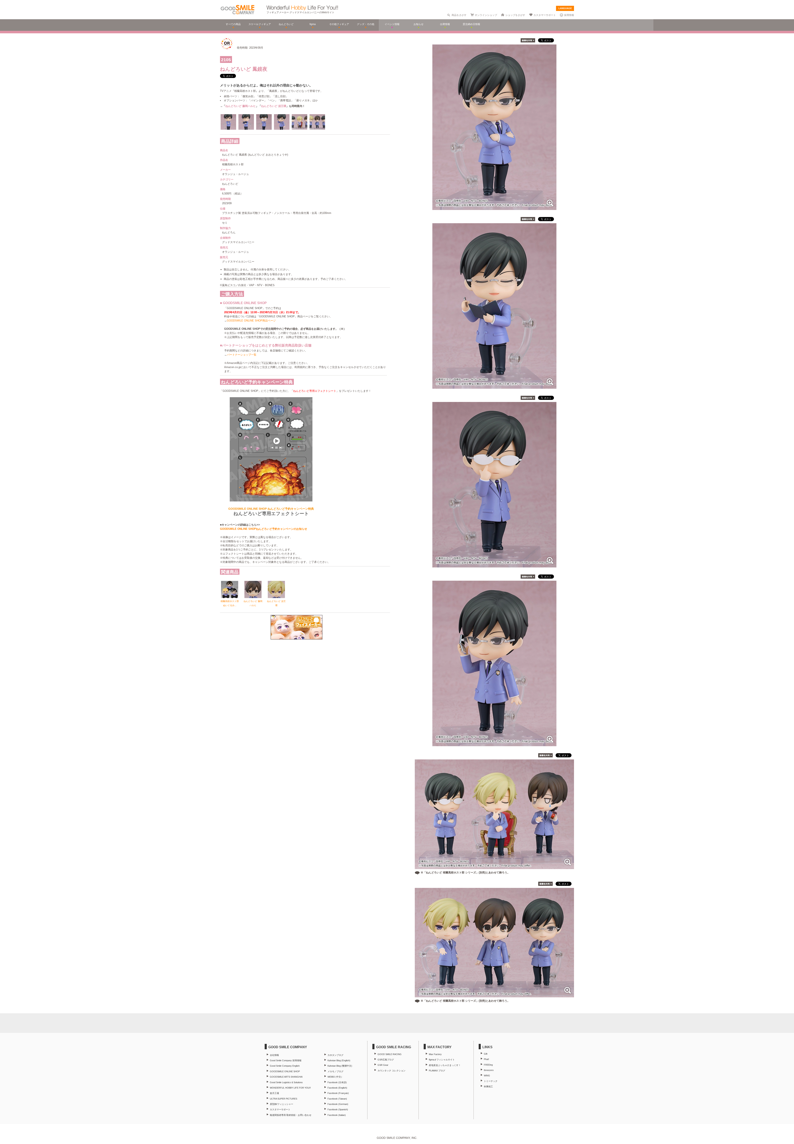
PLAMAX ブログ (437, 1070)
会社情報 (274, 1055)
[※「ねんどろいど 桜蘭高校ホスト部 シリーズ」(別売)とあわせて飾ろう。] (494, 866)
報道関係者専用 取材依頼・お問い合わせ (290, 1115)
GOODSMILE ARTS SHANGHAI (286, 1077)
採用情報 (569, 15)
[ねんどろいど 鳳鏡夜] (494, 207)
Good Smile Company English (285, 1066)
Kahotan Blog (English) (339, 1060)
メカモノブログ (335, 1071)
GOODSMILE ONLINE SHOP (285, 1071)
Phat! (486, 1059)
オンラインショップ (486, 15)
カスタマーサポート (544, 15)
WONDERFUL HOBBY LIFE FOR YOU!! (290, 1087)
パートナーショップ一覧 (241, 354)
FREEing (488, 1065)
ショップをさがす (515, 15)
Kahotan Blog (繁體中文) (340, 1066)
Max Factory (435, 1054)
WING (487, 1075)
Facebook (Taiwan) (337, 1098)
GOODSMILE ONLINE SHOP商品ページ (251, 320)
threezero (489, 1070)
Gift (485, 1054)
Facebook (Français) (338, 1093)
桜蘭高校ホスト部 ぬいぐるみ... (230, 603)
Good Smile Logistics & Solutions (286, 1082)
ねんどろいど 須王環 (273, 106)
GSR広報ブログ (386, 1059)
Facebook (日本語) (337, 1082)
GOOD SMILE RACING (390, 1054)
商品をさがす (459, 15)
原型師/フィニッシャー (281, 1104)
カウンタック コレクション (391, 1070)
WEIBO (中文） (335, 1077)
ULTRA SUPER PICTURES (283, 1098)
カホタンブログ (335, 1055)
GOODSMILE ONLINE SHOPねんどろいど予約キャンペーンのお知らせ (263, 528)
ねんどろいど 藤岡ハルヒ (240, 106)
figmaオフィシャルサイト (442, 1059)
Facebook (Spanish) (338, 1109)
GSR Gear (383, 1065)
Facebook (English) (337, 1087)
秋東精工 (488, 1086)
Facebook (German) (338, 1104)
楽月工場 (274, 1093)
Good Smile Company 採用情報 (285, 1060)
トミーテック (490, 1081)
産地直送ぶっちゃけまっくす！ (445, 1065)
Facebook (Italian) (337, 1115)
